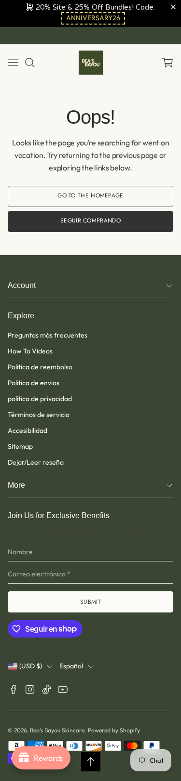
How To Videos (30, 351)
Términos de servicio (39, 414)
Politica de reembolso (40, 367)
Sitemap (20, 446)
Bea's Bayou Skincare (57, 730)
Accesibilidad (27, 430)
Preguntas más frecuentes (47, 335)
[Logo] (91, 62)
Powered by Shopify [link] (114, 730)
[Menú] (13, 62)
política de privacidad (40, 398)
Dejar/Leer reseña (36, 462)
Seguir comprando (90, 220)
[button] (93, 18)
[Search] (30, 62)
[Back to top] (90, 761)
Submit (90, 602)
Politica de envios (33, 382)
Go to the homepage (90, 195)
